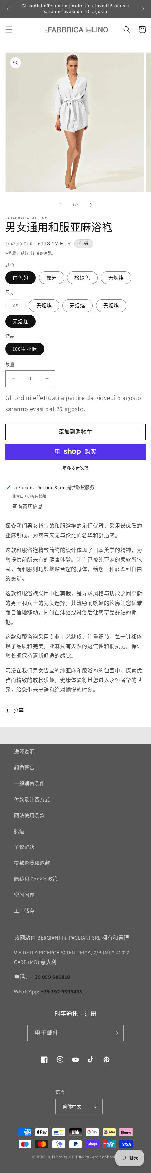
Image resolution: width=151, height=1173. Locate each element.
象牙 (51, 278)
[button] (9, 29)
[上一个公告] (7, 9)
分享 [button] (18, 710)
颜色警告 (24, 767)
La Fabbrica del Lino (65, 1156)
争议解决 (24, 847)
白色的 (20, 278)
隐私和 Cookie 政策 (36, 879)
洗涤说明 (24, 751)
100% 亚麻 (25, 349)
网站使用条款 (29, 815)
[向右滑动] (91, 205)
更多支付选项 (76, 468)
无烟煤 (116, 278)
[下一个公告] (143, 9)
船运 (19, 831)
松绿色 (82, 278)
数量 (10, 365)
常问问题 (24, 895)
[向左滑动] (60, 205)
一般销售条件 (29, 783)
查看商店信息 (27, 506)
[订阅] (115, 1033)
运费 (47, 253)
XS (18, 307)
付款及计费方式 (32, 799)
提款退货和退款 (32, 863)
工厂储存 (24, 911)
